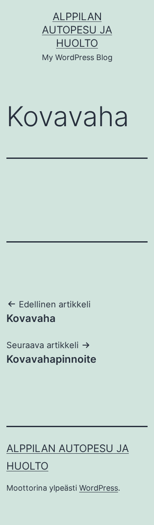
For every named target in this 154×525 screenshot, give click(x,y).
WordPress (98, 487)
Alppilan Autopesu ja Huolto (77, 29)
